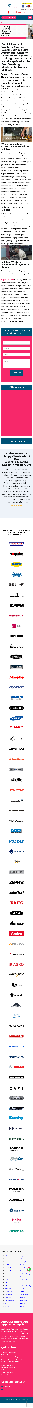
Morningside (23, 1262)
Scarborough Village (26, 1286)
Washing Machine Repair (10, 1362)
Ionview (6, 1303)
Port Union (23, 1268)
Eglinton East (8, 1291)
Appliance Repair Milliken (12, 21)
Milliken (22, 1259)
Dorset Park (7, 1289)
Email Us (7, 1387)
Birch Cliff (7, 1268)
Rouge (22, 1271)
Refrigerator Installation (9, 1370)
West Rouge (23, 1300)
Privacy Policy (6, 1375)
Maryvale (22, 1256)
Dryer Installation (7, 1365)
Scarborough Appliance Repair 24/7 (16, 1401)
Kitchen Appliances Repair (10, 1357)
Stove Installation (7, 1372)
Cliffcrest (7, 1283)
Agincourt (7, 1256)
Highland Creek (9, 1300)
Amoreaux (7, 1259)
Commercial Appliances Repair (12, 1352)
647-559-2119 (8, 1390)
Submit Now (16, 373)
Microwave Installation (9, 1367)
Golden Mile (8, 1294)
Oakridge (22, 1265)
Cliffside (6, 1286)
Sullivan (22, 1291)
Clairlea (6, 1280)
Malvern (6, 1306)
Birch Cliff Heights (10, 1271)
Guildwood (7, 1297)
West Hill (22, 1297)
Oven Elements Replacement (11, 1359)
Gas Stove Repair (7, 1354)
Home (3, 21)
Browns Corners (9, 1274)
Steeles (22, 1289)
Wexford (22, 1303)
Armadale (7, 1262)
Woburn (22, 1306)
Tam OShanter (24, 1294)
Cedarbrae (7, 1277)
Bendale (6, 1265)
